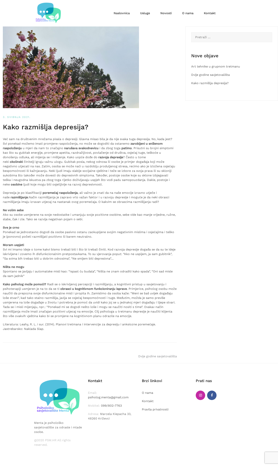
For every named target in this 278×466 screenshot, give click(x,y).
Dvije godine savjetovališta (157, 356)
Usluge (145, 13)
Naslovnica (122, 13)
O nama (187, 13)
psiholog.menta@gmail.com (108, 397)
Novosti (166, 13)
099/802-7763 (111, 405)
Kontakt (210, 13)
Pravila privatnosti (155, 409)
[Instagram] (200, 395)
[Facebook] (212, 395)
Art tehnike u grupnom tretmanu (215, 66)
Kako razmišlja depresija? (210, 83)
